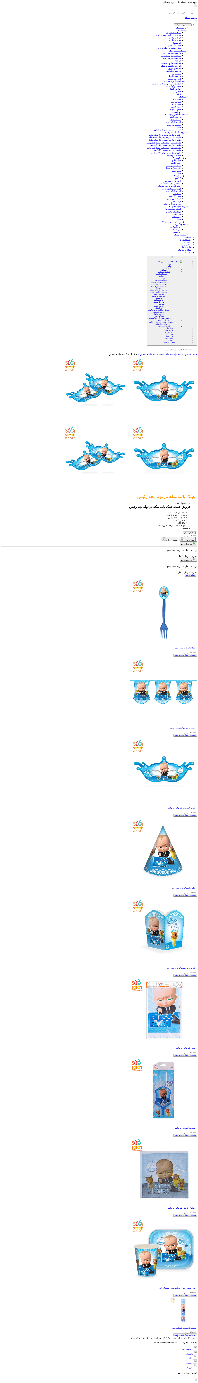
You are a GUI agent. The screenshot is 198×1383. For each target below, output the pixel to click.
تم (164, 278)
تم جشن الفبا (159, 300)
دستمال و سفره (164, 272)
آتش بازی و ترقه (164, 320)
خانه (169, 266)
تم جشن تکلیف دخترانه (158, 292)
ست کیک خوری (158, 316)
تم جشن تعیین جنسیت (158, 284)
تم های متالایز (159, 306)
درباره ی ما (186, 245)
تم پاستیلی (159, 308)
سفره (161, 276)
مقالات (188, 252)
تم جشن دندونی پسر (158, 286)
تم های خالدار (159, 314)
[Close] (196, 1378)
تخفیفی (188, 237)
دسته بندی (169, 268)
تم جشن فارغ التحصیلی (158, 290)
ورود (169, 264)
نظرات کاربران (186, 544)
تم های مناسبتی (161, 280)
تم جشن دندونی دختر (159, 282)
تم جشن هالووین (158, 296)
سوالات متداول (185, 250)
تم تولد (161, 304)
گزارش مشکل (189, 533)
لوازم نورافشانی (161, 324)
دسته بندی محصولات (182, 25)
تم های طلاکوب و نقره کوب (158, 310)
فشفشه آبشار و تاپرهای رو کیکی (161, 322)
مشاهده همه (190, 575)
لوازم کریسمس (158, 302)
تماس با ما (187, 247)
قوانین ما (188, 242)
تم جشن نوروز (158, 294)
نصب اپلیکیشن (169, 342)
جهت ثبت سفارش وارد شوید (185, 655)
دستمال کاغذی (161, 274)
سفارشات (169, 328)
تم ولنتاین (158, 298)
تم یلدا (164, 270)
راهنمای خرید (186, 239)
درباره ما (169, 336)
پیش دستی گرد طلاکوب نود (158, 318)
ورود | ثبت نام (191, 17)
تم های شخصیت (159, 312)
